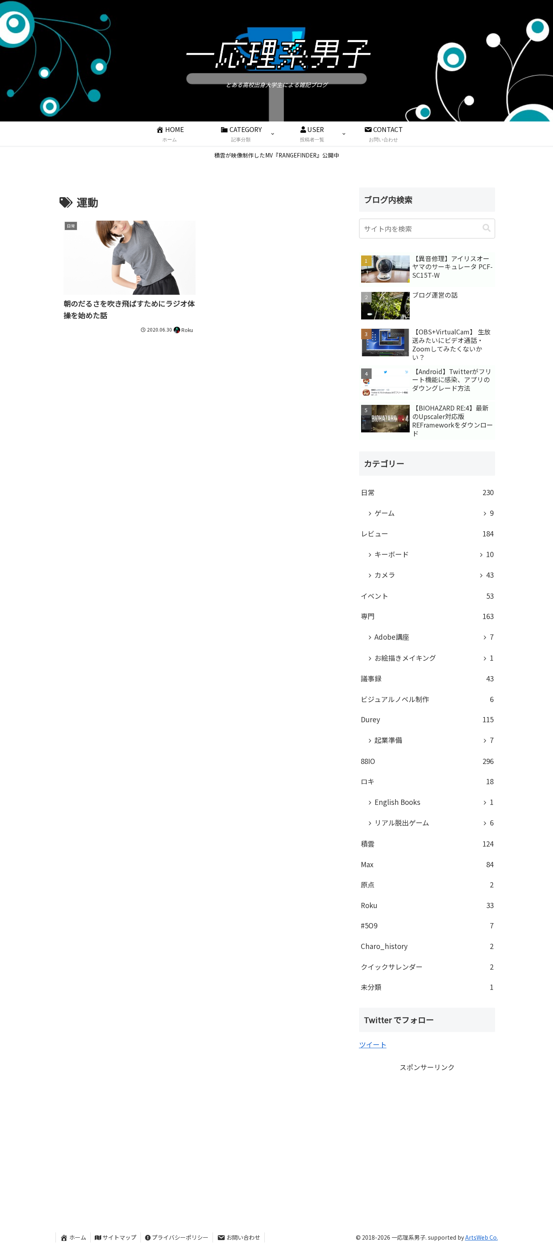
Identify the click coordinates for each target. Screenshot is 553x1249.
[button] (486, 228)
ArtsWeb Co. (481, 1237)
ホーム (77, 1237)
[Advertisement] (427, 1130)
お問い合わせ (243, 1237)
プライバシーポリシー (180, 1237)
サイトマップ (119, 1237)
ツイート (373, 1044)
